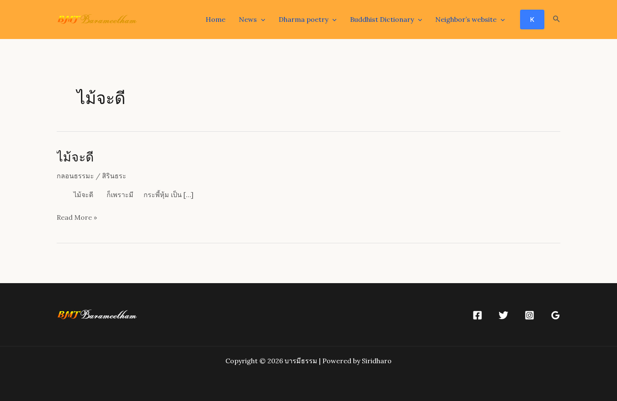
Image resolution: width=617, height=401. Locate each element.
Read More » (77, 218)
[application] (261, 19)
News (248, 19)
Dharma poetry (303, 19)
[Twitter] (503, 315)
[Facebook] (477, 315)
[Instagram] (529, 315)
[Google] (555, 315)
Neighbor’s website (466, 19)
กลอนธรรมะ (75, 176)
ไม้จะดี (75, 156)
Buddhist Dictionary (382, 19)
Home (215, 19)
